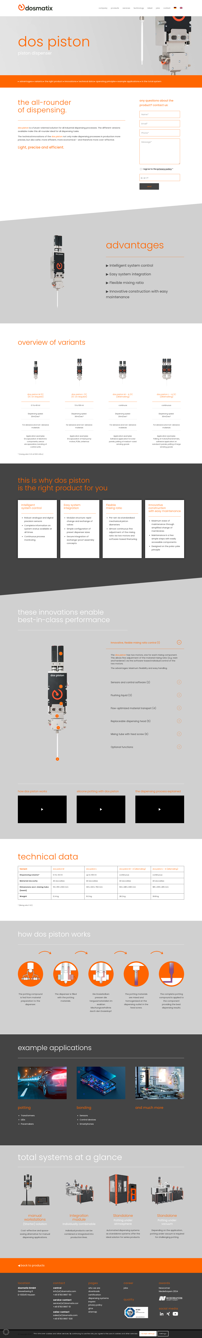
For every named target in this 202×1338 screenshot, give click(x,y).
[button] (6, 1332)
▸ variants (38, 81)
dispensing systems (98, 1298)
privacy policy (95, 1304)
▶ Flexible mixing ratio (125, 282)
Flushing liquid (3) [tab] (121, 695)
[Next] (90, 271)
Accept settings (148, 1333)
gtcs (90, 1308)
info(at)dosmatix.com (64, 1291)
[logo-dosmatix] (35, 8)
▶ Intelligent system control (129, 265)
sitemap (92, 1311)
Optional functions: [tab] (122, 747)
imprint (92, 1301)
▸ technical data (85, 81)
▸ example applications (127, 81)
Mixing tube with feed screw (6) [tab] (129, 734)
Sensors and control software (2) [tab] (130, 682)
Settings (162, 1333)
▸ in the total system (150, 81)
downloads (94, 1291)
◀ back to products (31, 1265)
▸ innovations (69, 81)
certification (94, 1294)
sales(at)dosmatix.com (65, 1315)
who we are (94, 1287)
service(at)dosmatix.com (66, 1303)
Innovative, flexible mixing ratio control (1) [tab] (135, 642)
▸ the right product (52, 81)
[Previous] (24, 271)
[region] (145, 662)
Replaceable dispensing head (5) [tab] (130, 721)
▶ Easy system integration (128, 274)
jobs (126, 1287)
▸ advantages (25, 81)
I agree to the (158, 169)
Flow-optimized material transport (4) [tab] (133, 708)
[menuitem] (103, 8)
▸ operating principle (104, 81)
